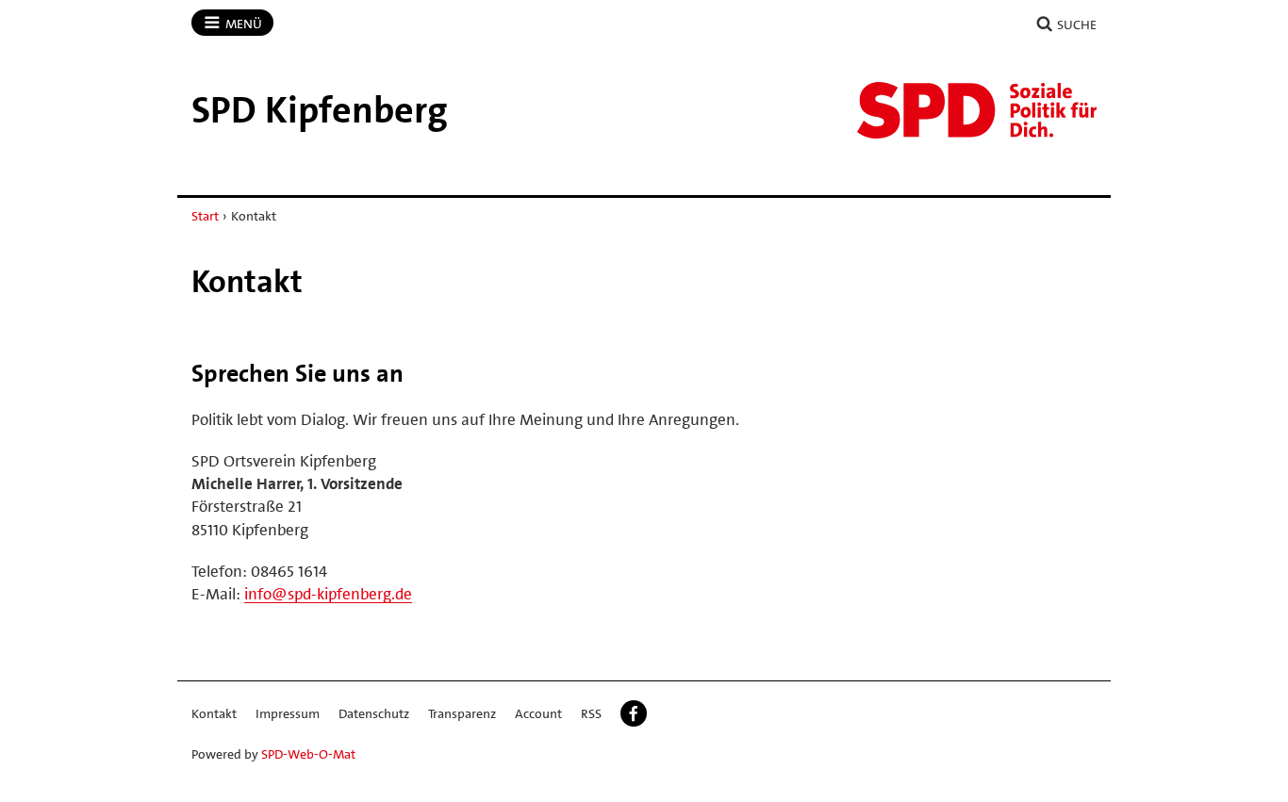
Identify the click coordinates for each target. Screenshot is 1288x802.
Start (205, 215)
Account (538, 713)
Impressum (288, 713)
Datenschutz (374, 713)
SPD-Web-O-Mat (308, 753)
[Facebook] (633, 713)
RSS (591, 713)
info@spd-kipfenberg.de (328, 593)
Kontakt (214, 713)
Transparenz (462, 713)
